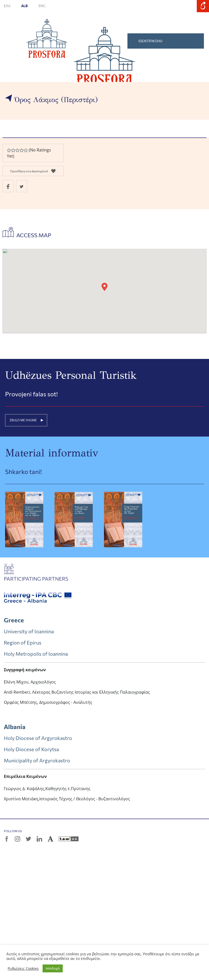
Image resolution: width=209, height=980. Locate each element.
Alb (24, 6)
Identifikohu (150, 41)
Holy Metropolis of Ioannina (36, 654)
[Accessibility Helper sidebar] (203, 6)
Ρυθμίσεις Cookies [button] (23, 968)
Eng (42, 6)
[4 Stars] (21, 150)
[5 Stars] (26, 150)
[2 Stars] (13, 150)
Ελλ (7, 6)
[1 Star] (9, 150)
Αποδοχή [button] (53, 968)
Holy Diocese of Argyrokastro (38, 738)
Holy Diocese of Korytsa (31, 749)
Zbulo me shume (23, 420)
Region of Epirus (22, 642)
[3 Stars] (17, 150)
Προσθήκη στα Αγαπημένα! (29, 171)
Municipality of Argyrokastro (37, 760)
